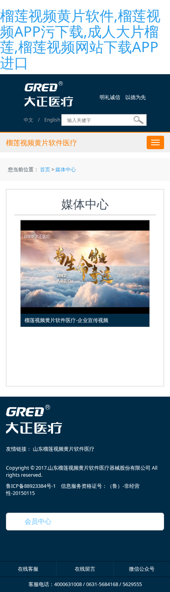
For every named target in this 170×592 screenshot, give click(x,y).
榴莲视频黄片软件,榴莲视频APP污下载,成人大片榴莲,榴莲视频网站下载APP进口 (80, 39)
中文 (28, 120)
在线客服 (28, 569)
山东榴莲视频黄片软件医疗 (63, 449)
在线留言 (85, 569)
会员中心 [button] (34, 521)
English (52, 120)
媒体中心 (65, 169)
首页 (45, 169)
